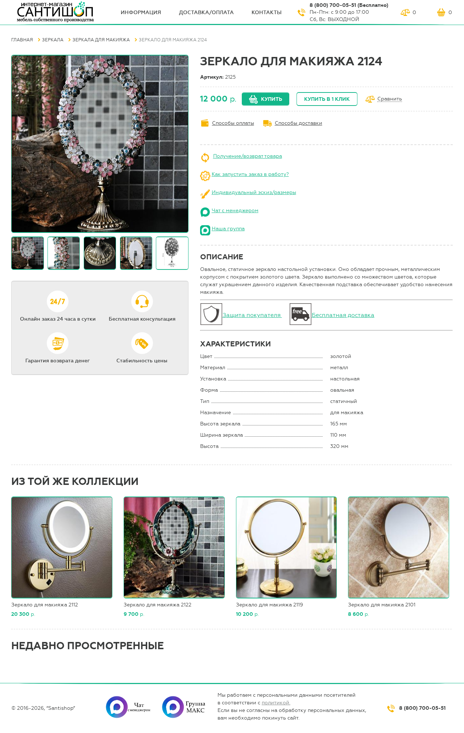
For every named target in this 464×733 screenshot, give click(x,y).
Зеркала (52, 39)
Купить (271, 99)
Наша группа (228, 229)
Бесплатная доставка (343, 315)
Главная (22, 39)
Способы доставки (298, 123)
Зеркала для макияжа (101, 39)
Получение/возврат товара (247, 156)
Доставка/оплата (206, 12)
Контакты (267, 12)
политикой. (276, 703)
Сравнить (389, 99)
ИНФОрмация (141, 12)
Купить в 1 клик (327, 99)
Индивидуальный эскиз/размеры (254, 192)
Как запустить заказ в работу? (250, 174)
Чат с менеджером (235, 210)
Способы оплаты (233, 123)
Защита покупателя (252, 315)
